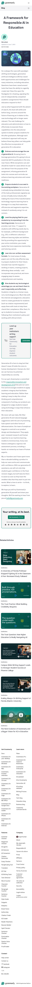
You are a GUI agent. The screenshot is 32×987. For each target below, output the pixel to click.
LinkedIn (6, 974)
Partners (19, 861)
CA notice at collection (20, 882)
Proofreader (5, 946)
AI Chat (3, 871)
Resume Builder (6, 925)
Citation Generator (4, 857)
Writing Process (21, 791)
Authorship (4, 912)
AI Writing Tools (6, 874)
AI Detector (5, 850)
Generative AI (20, 783)
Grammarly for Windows (6, 762)
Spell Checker (5, 928)
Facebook (6, 964)
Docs (2, 753)
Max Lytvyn (4, 42)
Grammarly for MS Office (6, 799)
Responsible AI (21, 848)
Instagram (6, 967)
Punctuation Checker (5, 937)
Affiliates (19, 858)
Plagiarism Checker (4, 842)
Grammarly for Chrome (6, 779)
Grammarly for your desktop (6, 757)
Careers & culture (22, 851)
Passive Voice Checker (5, 942)
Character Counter (4, 885)
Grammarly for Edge (6, 794)
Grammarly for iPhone (6, 814)
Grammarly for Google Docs (6, 804)
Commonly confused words (21, 808)
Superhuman (22, 837)
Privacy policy (20, 867)
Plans (18, 753)
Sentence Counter (4, 895)
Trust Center (20, 864)
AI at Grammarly (21, 780)
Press (18, 855)
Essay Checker (6, 861)
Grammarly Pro (21, 757)
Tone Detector (5, 878)
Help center (5, 958)
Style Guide (5, 899)
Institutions (5, 46)
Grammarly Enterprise (19, 767)
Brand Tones (5, 909)
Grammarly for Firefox (6, 789)
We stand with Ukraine (20, 844)
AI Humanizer (5, 853)
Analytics (4, 906)
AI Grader (4, 918)
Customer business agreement (19, 876)
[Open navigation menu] (29, 2)
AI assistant (20, 777)
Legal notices (20, 892)
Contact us (4, 961)
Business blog (20, 804)
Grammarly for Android (6, 824)
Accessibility (20, 889)
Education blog (21, 801)
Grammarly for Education (21, 772)
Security (19, 886)
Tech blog (19, 798)
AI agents (4, 847)
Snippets (4, 902)
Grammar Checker (4, 837)
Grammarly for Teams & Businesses (21, 761)
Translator (4, 868)
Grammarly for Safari (6, 784)
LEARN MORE (26, 340)
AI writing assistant (19, 787)
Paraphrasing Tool (7, 865)
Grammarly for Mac (6, 767)
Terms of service (21, 871)
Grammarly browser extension (4, 773)
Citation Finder (6, 915)
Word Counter (5, 881)
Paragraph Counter (4, 890)
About (18, 840)
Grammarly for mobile (6, 809)
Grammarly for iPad (6, 819)
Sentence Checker (4, 932)
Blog (17, 795)
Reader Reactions (6, 922)
